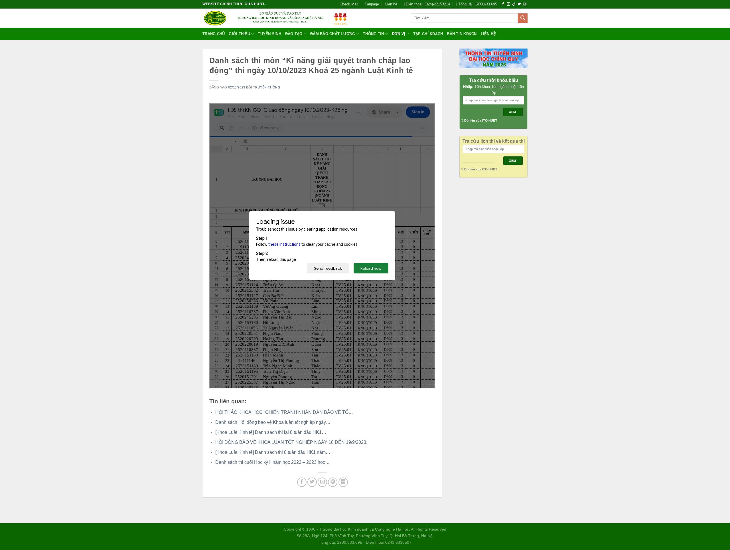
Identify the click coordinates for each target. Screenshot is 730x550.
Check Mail (349, 4)
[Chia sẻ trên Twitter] (312, 482)
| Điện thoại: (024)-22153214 (427, 4)
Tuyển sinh (269, 34)
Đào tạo (294, 34)
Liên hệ (391, 4)
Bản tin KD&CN (461, 34)
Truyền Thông (266, 87)
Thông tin (373, 34)
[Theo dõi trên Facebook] (503, 4)
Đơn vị (398, 34)
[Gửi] (523, 18)
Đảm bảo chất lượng (332, 34)
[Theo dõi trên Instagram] (508, 4)
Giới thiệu (239, 34)
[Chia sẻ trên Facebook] (302, 482)
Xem (513, 112)
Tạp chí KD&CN (428, 34)
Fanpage (372, 4)
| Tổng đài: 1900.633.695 (476, 4)
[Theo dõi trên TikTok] (514, 4)
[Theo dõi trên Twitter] (519, 4)
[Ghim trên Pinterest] (332, 482)
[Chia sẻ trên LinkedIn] (343, 482)
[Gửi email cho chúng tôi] (524, 4)
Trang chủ (213, 34)
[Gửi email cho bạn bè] (322, 482)
